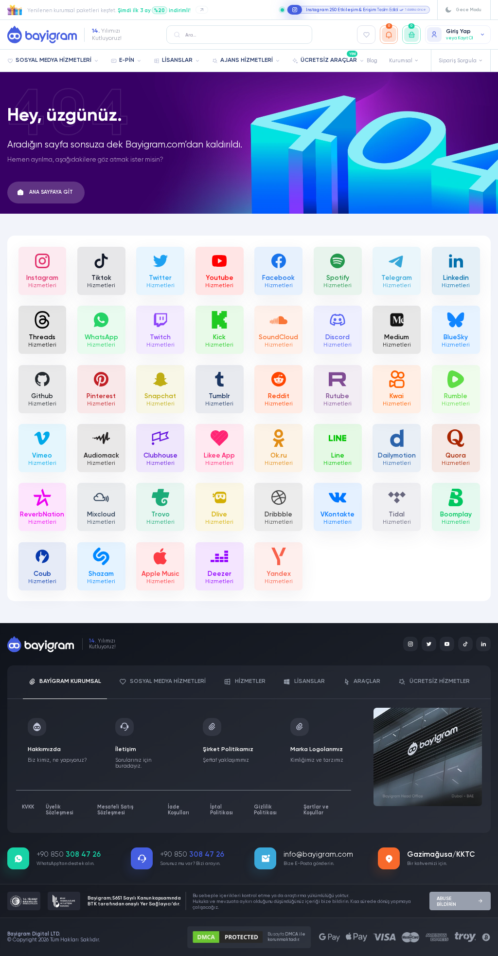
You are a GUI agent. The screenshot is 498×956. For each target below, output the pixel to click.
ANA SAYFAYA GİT (51, 192)
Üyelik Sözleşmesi (59, 810)
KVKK (28, 807)
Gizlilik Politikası (265, 810)
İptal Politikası (221, 810)
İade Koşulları (178, 810)
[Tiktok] (465, 644)
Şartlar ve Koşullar (316, 810)
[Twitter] (429, 644)
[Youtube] (447, 644)
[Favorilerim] (366, 34)
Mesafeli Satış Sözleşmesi (115, 810)
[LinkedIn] (483, 644)
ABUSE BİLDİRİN (446, 901)
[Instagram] (410, 644)
